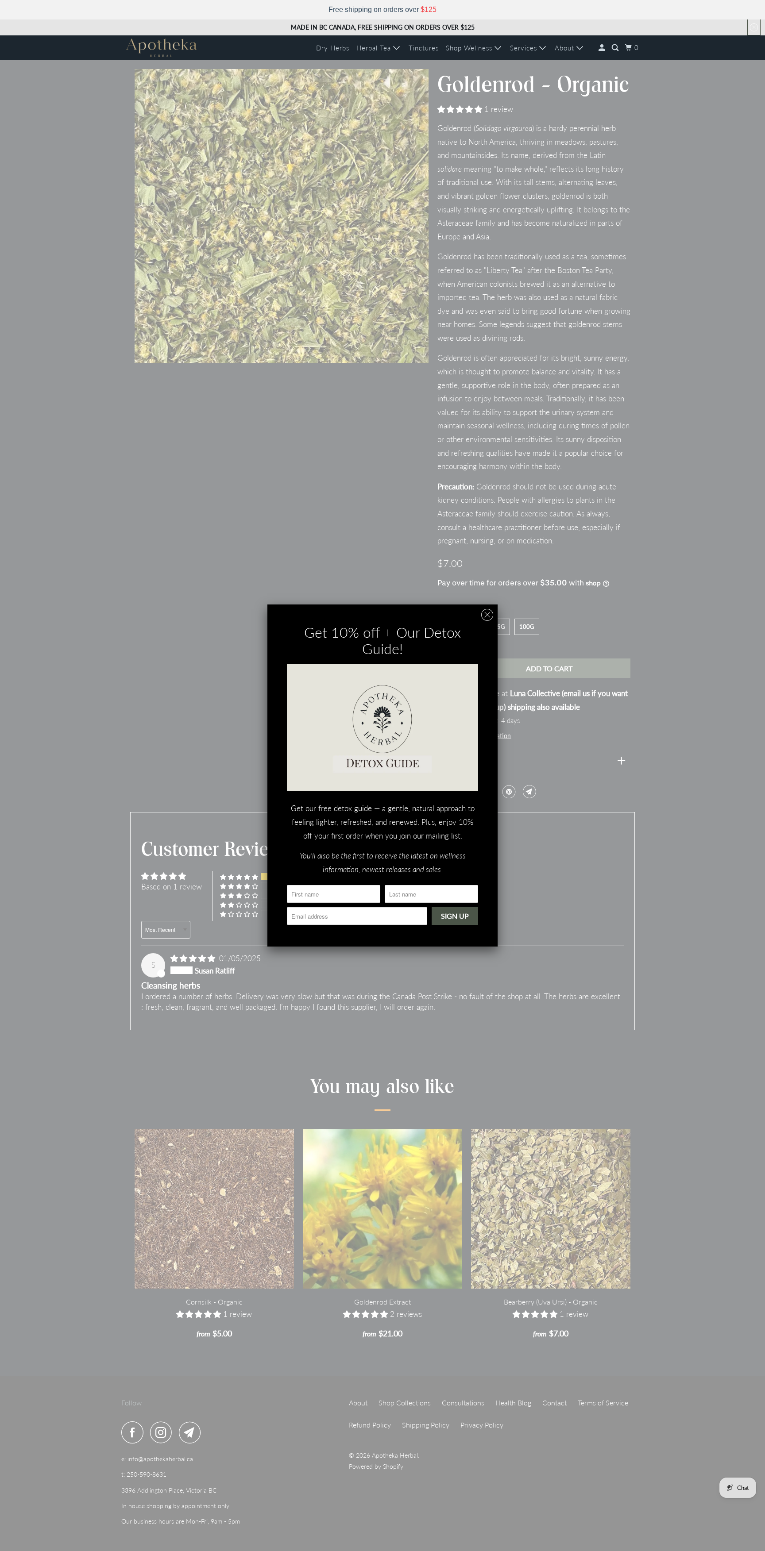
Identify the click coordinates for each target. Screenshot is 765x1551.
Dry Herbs (332, 48)
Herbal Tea (374, 48)
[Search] (616, 48)
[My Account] (603, 48)
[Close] (487, 615)
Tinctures (424, 48)
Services (524, 48)
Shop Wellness (470, 48)
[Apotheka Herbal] (161, 47)
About (565, 48)
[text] (382, 9)
